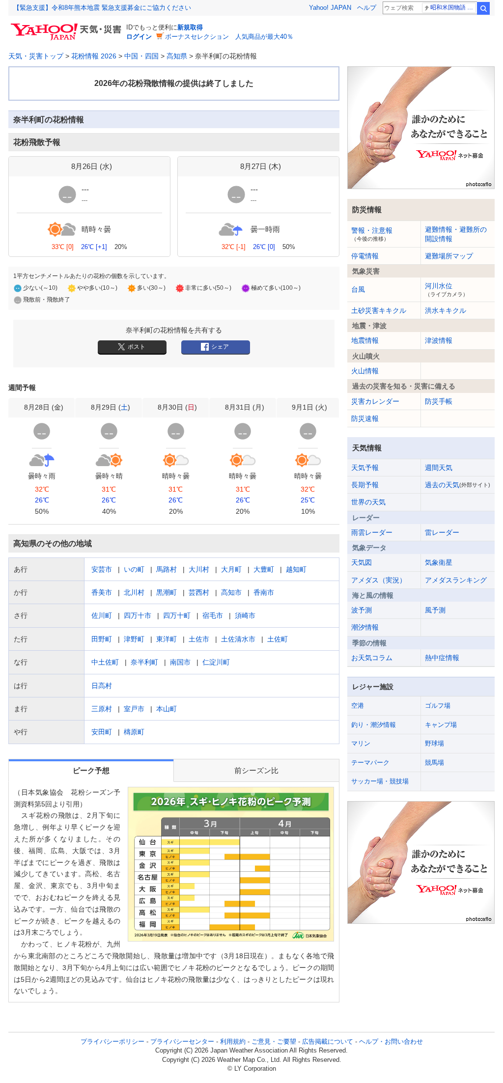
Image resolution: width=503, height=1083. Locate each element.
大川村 (199, 569)
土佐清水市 (238, 639)
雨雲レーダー (371, 532)
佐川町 (101, 615)
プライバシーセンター (182, 1041)
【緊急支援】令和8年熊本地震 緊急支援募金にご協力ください (102, 7)
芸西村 (199, 592)
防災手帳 (438, 401)
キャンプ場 (441, 724)
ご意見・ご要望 (274, 1041)
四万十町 (177, 615)
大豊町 (263, 569)
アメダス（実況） (378, 580)
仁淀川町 (216, 662)
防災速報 (365, 418)
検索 (483, 8)
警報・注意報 (371, 233)
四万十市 (137, 615)
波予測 (361, 610)
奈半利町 (144, 662)
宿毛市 (212, 615)
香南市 (263, 592)
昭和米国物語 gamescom (453, 7)
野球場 (434, 743)
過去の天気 (457, 485)
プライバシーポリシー (112, 1041)
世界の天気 (368, 502)
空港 (357, 705)
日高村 (101, 686)
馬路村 (166, 569)
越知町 (296, 569)
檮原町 (134, 732)
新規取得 (190, 27)
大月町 (231, 569)
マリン (360, 743)
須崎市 (245, 615)
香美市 (101, 592)
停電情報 (365, 256)
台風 (358, 289)
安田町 (101, 732)
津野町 (134, 639)
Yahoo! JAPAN (330, 7)
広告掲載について (327, 1041)
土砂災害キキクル (378, 310)
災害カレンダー (375, 401)
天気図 (361, 562)
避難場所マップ (449, 256)
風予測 (435, 610)
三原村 (101, 709)
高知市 (231, 592)
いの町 (134, 569)
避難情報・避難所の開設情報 (456, 233)
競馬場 (434, 762)
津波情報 (438, 340)
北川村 (134, 592)
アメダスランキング (456, 580)
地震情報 (365, 340)
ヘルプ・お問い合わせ (391, 1041)
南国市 (180, 662)
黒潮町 (166, 592)
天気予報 (365, 468)
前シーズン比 (256, 770)
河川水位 (446, 289)
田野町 (101, 639)
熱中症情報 (442, 658)
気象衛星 (438, 562)
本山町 (166, 709)
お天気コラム (371, 658)
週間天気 (438, 468)
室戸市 (134, 709)
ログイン (139, 36)
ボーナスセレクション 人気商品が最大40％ (229, 36)
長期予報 (365, 485)
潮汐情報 (365, 627)
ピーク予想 (91, 770)
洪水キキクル (445, 310)
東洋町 (166, 639)
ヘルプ (366, 7)
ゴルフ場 (437, 705)
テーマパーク (370, 762)
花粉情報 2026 (93, 56)
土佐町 (277, 639)
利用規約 (233, 1041)
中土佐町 (105, 662)
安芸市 (101, 569)
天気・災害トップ (35, 56)
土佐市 (199, 639)
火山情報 (365, 371)
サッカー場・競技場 (380, 781)
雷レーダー (442, 532)
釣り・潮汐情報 (373, 724)
